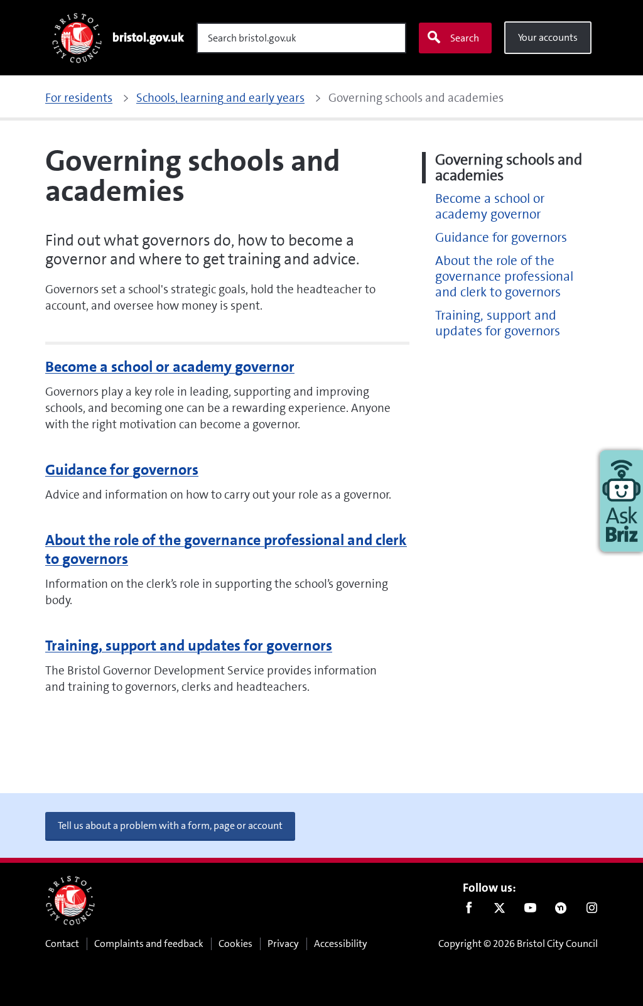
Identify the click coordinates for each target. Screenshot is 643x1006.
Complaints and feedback (148, 943)
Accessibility (340, 943)
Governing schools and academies (508, 167)
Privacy (283, 943)
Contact (62, 943)
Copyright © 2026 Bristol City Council (518, 943)
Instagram (592, 911)
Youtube (530, 911)
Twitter (499, 911)
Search (464, 38)
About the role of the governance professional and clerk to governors (226, 549)
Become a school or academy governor (169, 367)
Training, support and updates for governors (188, 646)
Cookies (235, 943)
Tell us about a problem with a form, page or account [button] (170, 825)
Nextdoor (561, 911)
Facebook (469, 911)
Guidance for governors (121, 470)
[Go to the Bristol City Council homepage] (70, 900)
